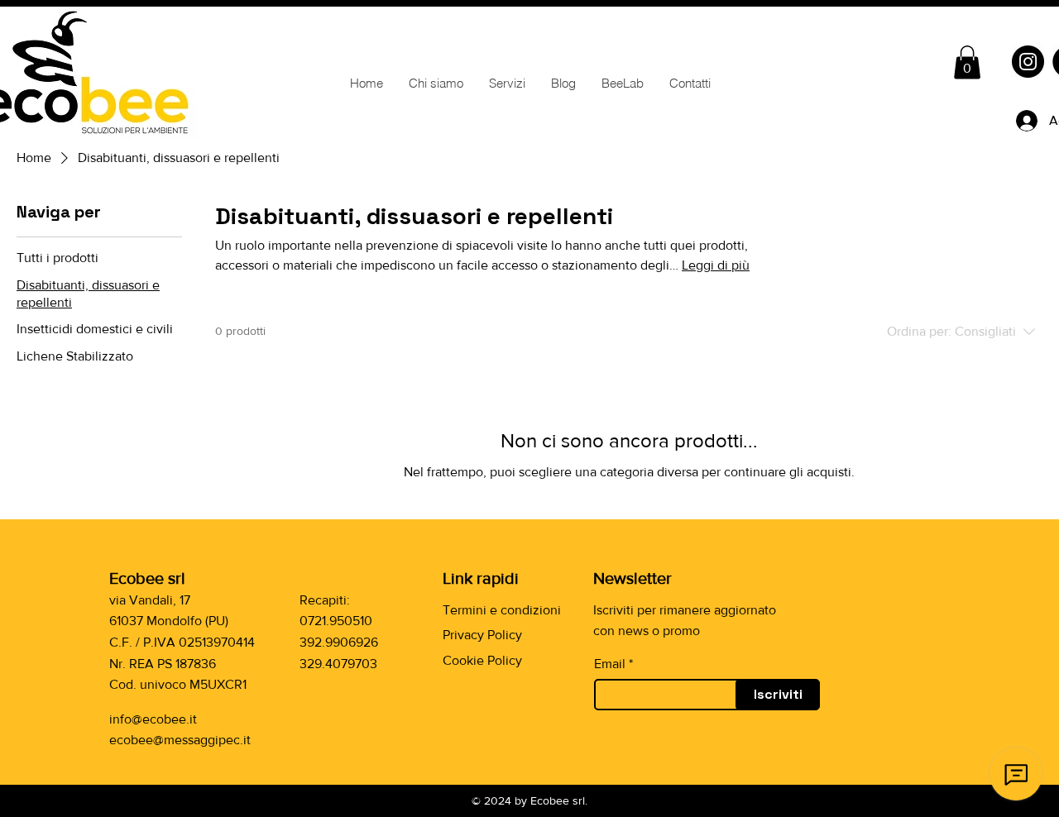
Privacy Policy (482, 635)
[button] (967, 62)
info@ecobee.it (153, 719)
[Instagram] (1028, 61)
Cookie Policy (482, 660)
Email (609, 664)
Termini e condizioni (502, 610)
